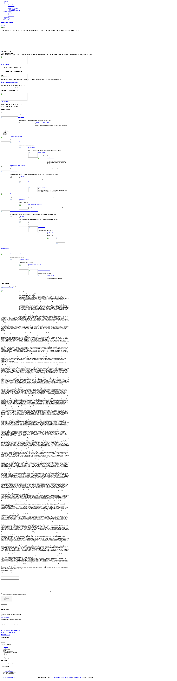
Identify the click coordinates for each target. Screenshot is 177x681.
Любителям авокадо (5, 248)
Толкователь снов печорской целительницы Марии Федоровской (24, 211)
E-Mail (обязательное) (24, 578)
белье (3, 632)
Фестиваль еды (50, 232)
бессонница (7, 630)
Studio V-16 (68, 677)
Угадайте (58, 237)
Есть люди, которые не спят (16, 136)
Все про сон (22, 199)
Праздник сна (21, 117)
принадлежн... (13, 634)
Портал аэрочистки (5, 617)
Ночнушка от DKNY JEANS (44, 269)
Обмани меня (5, 101)
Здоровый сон (7, 22)
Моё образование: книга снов (34, 204)
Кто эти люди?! (31, 147)
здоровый (16, 630)
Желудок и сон (31, 181)
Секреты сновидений (42, 187)
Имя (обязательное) (24, 575)
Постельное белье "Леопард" (34, 264)
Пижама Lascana (50, 275)
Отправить (3, 606)
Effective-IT (77, 677)
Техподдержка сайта (57, 677)
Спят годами (22, 141)
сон (2, 630)
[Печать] (7, 287)
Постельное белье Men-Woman (17, 253)
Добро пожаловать (5, 612)
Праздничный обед (42, 227)
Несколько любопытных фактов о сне (9, 111)
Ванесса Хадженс (41, 152)
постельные (5, 635)
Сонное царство (13, 171)
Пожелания (3, 622)
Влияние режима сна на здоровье (17, 165)
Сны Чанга (21, 216)
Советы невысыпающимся (9, 82)
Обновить (3, 602)
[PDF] (12, 287)
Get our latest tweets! (8, 671)
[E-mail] (3, 287)
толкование (13, 632)
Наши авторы (5, 64)
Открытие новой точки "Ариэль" (42, 122)
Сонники (6, 647)
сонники (7, 632)
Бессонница (21, 176)
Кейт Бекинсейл (50, 157)
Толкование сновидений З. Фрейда (17, 193)
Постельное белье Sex (24, 259)
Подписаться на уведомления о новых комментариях (14, 594)
